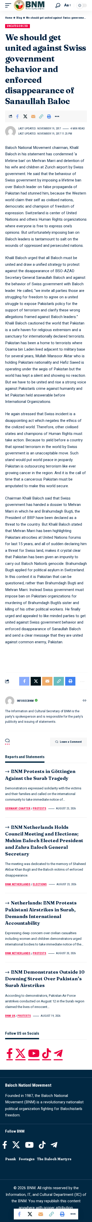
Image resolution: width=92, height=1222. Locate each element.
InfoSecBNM (25, 700)
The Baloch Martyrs (54, 1159)
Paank (10, 1159)
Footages (26, 1159)
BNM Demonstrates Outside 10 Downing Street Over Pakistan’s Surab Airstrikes (45, 978)
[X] (20, 1053)
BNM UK (10, 1015)
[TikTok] (46, 1053)
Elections (40, 884)
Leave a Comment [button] (71, 742)
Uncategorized (17, 26)
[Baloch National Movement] (29, 5)
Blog (19, 17)
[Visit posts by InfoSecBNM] (9, 701)
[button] (9, 5)
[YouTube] (34, 1053)
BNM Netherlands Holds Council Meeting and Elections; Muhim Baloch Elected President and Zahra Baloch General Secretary (44, 840)
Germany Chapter (17, 808)
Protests (39, 808)
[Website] (84, 701)
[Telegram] (58, 1053)
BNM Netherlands (17, 884)
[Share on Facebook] (17, 116)
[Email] (33, 116)
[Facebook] (9, 1053)
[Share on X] (25, 116)
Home (8, 17)
